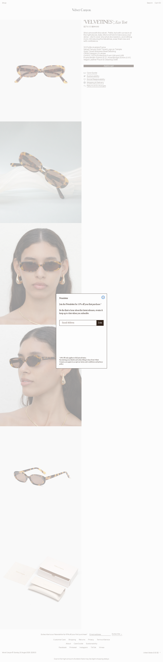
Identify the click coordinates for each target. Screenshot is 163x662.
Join (100, 323)
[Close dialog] (103, 297)
